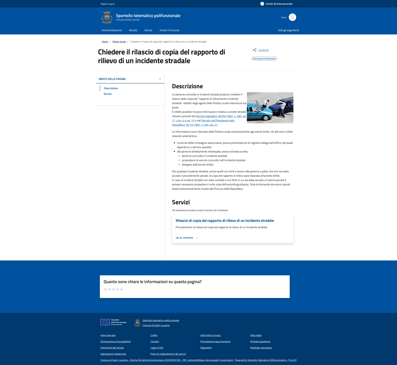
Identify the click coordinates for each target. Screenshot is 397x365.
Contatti (154, 341)
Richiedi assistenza (260, 341)
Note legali (256, 335)
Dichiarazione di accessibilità (115, 341)
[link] (187, 237)
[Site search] (292, 17)
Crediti (153, 335)
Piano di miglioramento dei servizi (168, 354)
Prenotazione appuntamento (215, 341)
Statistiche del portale (112, 347)
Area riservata (108, 335)
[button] (276, 3)
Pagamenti (206, 347)
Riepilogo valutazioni (261, 347)
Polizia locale (119, 41)
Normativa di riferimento (264, 58)
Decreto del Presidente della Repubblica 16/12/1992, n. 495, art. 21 (203, 122)
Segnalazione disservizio (113, 354)
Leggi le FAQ (156, 347)
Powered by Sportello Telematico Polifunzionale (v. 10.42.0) (266, 360)
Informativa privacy (210, 335)
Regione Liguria (108, 3)
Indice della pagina (112, 79)
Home (105, 41)
